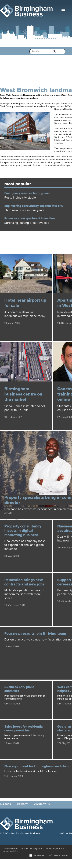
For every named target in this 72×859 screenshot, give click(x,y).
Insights (5, 804)
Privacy (22, 804)
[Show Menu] (63, 10)
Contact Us (42, 804)
